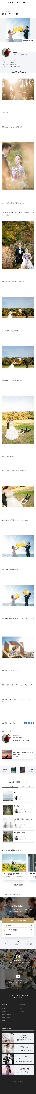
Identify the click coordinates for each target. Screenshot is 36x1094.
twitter (29, 723)
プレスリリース (6, 1020)
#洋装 (18, 66)
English (22, 1008)
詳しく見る (15, 740)
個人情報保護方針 (6, 1014)
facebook (25, 723)
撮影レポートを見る (24, 740)
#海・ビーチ (13, 66)
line (32, 723)
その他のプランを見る (18, 884)
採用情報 (4, 1011)
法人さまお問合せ (6, 1017)
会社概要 (4, 1008)
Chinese (22, 1011)
